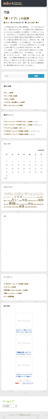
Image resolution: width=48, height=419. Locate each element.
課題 (17, 207)
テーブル (20, 195)
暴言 (5, 204)
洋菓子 (18, 204)
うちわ (6, 193)
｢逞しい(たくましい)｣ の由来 (13, 105)
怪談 (32, 200)
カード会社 (24, 193)
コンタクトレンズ (12, 195)
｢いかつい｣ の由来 (10, 287)
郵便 (29, 207)
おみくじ (11, 193)
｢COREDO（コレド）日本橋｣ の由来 (16, 131)
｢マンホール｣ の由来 (10, 128)
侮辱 (41, 197)
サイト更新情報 (9, 296)
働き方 (6, 200)
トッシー (33, 131)
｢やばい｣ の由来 (9, 99)
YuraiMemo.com (24, 415)
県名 (30, 203)
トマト (26, 195)
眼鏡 (35, 204)
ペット (11, 197)
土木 (29, 22)
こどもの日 (17, 193)
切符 (9, 200)
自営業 (9, 207)
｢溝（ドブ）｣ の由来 (16, 18)
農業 (21, 206)
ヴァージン (33, 197)
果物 (12, 203)
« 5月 (5, 178)
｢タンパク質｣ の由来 (10, 96)
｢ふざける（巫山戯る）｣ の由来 (14, 102)
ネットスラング (37, 195)
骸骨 (35, 207)
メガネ (18, 196)
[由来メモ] (13, 4)
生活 (33, 22)
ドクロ (30, 195)
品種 (20, 200)
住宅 (38, 197)
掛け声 (36, 200)
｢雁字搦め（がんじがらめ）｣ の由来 (16, 290)
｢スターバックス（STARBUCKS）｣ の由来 (18, 121)
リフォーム (26, 197)
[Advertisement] (24, 245)
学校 (24, 200)
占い (14, 200)
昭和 (41, 200)
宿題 (29, 200)
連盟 (26, 207)
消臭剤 (22, 204)
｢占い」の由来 (8, 93)
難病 (32, 207)
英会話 (14, 207)
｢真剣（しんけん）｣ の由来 (13, 293)
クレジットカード (33, 193)
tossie (7, 22)
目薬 (26, 204)
